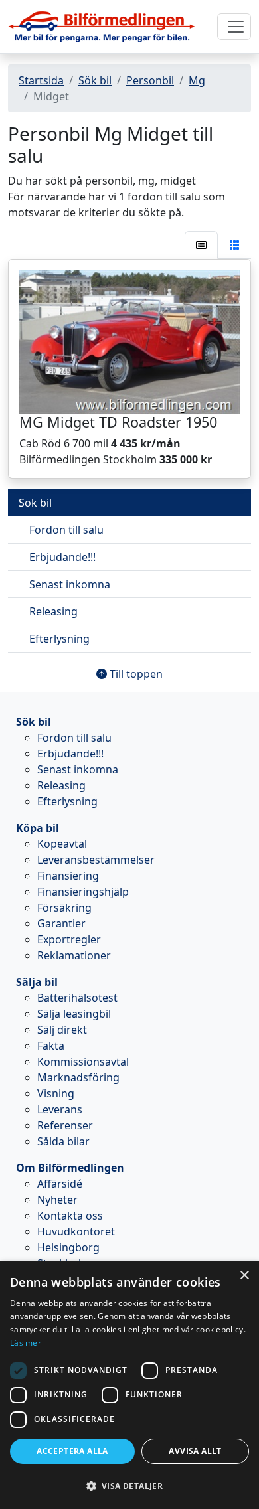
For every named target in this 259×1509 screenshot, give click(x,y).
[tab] (201, 245)
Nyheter (57, 1199)
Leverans (59, 1109)
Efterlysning (59, 638)
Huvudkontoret (76, 1231)
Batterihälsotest (77, 998)
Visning (55, 1093)
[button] (129, 1486)
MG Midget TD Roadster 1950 (118, 422)
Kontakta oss (70, 1215)
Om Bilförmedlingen (70, 1167)
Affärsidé (59, 1183)
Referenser (65, 1125)
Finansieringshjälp (83, 891)
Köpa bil (37, 828)
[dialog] (129, 1385)
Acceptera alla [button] (72, 1451)
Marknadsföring (78, 1077)
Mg (197, 80)
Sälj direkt (62, 1029)
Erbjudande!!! (62, 557)
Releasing (53, 611)
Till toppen (135, 674)
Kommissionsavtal (83, 1061)
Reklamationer (74, 955)
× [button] (244, 1276)
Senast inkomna (69, 584)
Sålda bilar (63, 1141)
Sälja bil (37, 982)
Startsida (41, 80)
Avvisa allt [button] (195, 1451)
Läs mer (25, 1342)
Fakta (50, 1045)
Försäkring (64, 907)
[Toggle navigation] (234, 26)
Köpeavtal (62, 843)
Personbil (150, 80)
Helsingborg (68, 1247)
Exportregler (69, 939)
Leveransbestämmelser (96, 859)
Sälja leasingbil (74, 1013)
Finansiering (68, 875)
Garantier (61, 923)
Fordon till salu (66, 529)
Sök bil (95, 80)
